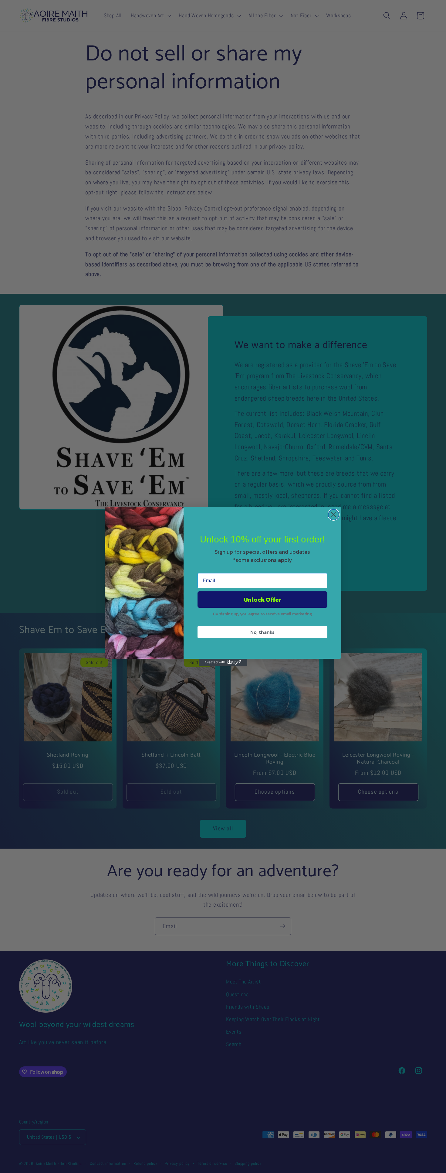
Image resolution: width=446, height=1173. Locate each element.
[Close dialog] (333, 514)
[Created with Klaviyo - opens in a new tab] (223, 662)
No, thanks (262, 632)
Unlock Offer (263, 599)
